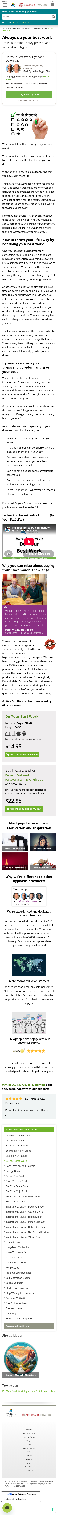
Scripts (29, 1441)
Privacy (29, 1459)
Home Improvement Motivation (23, 1196)
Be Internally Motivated (18, 1150)
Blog (29, 1444)
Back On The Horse (17, 1145)
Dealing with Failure (16, 1155)
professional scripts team (28, 901)
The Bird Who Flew (16, 1303)
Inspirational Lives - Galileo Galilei (25, 1211)
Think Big (11, 1313)
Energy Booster (14, 1171)
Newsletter (29, 1467)
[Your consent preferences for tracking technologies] (53, 1510)
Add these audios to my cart (25, 809)
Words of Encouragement (20, 1318)
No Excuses (12, 1267)
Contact (29, 1456)
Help (29, 1452)
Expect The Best (15, 1176)
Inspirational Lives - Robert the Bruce (26, 1227)
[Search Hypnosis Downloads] (53, 16)
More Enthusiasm (15, 1257)
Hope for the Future (16, 1201)
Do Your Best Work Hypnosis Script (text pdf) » (28, 1391)
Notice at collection (15, 1499)
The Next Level (14, 1308)
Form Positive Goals (17, 1181)
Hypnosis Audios (29, 1437)
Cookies (29, 1463)
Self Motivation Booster (18, 1277)
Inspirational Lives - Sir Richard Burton (27, 1232)
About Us (29, 1430)
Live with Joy (13, 1242)
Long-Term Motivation (17, 1247)
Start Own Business (17, 1288)
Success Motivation (16, 1298)
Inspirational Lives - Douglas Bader (25, 1206)
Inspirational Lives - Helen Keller (24, 1216)
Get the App (29, 1470)
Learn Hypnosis (29, 1433)
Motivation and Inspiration (21, 1129)
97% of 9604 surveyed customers (24, 1085)
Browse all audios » (17, 1326)
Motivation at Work (16, 1262)
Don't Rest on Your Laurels (20, 1166)
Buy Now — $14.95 (29, 94)
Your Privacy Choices (24, 1494)
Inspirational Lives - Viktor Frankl (24, 1237)
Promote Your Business (19, 1272)
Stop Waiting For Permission (21, 1293)
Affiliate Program (29, 1448)
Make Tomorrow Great (18, 1252)
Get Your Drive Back (17, 1186)
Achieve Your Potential (18, 1135)
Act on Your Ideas (15, 1140)
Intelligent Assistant (20, 22)
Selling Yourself (14, 1283)
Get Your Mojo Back (17, 1191)
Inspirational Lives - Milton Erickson (25, 1222)
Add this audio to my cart (24, 754)
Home (29, 1426)
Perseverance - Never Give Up (24, 779)
